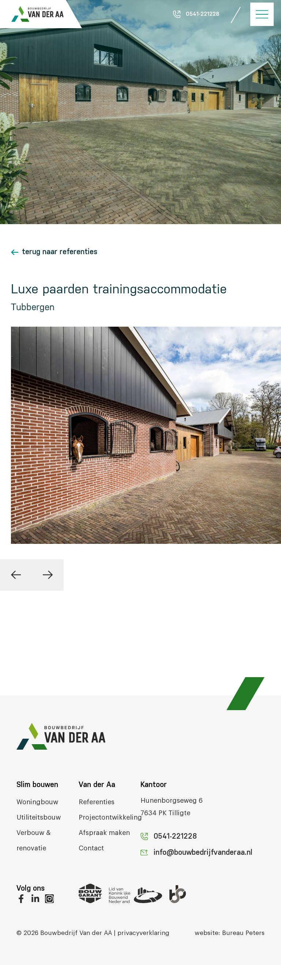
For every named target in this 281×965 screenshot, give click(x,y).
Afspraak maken (104, 832)
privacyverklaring (143, 933)
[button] (16, 575)
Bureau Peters (243, 933)
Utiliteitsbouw (38, 817)
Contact (91, 848)
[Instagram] (49, 898)
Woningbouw (37, 802)
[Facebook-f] (20, 898)
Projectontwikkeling (110, 817)
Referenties (97, 802)
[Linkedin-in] (35, 898)
